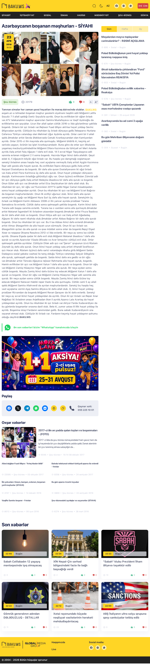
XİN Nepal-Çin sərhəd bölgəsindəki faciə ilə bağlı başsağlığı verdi (70, 565)
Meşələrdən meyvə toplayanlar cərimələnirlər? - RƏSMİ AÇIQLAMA (122, 38)
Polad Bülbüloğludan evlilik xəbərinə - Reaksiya (123, 90)
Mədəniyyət (101, 15)
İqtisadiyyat (27, 15)
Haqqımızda (58, 642)
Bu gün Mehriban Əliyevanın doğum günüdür (122, 139)
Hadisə (81, 15)
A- (91, 102)
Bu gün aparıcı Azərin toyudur (65, 482)
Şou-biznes (124, 15)
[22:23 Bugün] (124, 543)
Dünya (144, 15)
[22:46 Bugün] (25, 543)
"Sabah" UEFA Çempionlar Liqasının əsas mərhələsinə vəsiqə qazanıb (122, 106)
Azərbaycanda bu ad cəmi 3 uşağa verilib (122, 122)
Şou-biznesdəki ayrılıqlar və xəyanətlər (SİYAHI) (74, 500)
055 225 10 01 (86, 410)
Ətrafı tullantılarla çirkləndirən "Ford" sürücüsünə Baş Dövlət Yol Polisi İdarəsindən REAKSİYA (123, 73)
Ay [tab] (140, 29)
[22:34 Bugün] (75, 543)
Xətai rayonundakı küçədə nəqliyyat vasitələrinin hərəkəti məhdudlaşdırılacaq (73, 617)
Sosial (47, 15)
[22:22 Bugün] (25, 595)
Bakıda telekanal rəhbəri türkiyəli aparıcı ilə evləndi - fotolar (75, 465)
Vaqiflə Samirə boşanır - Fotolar (16, 500)
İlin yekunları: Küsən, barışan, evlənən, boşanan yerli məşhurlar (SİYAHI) (23, 483)
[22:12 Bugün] (75, 595)
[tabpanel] (124, 92)
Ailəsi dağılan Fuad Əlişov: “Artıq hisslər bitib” (22, 463)
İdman (64, 15)
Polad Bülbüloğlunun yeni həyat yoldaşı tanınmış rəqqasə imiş (124, 55)
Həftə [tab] (125, 29)
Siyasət (6, 15)
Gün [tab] (109, 29)
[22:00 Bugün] (124, 595)
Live (145, 6)
